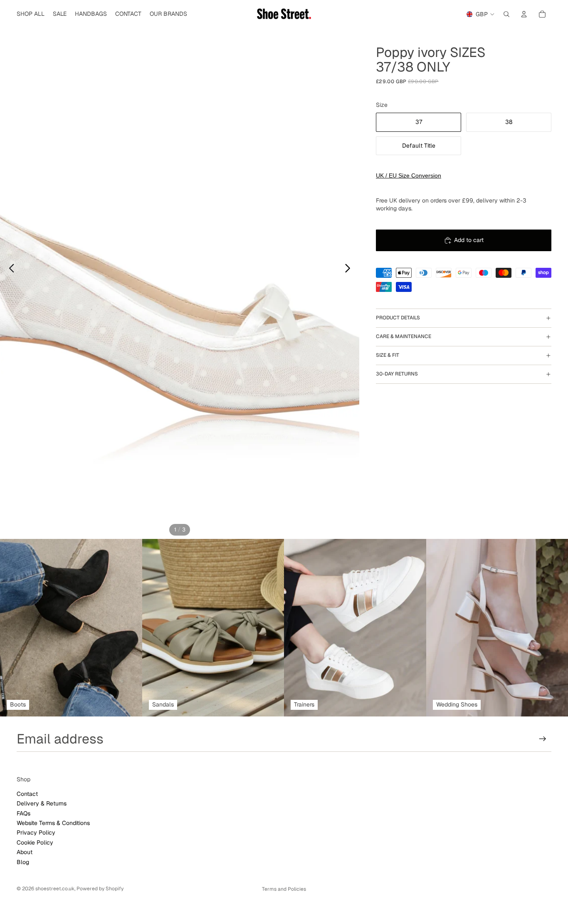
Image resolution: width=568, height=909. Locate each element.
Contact (27, 794)
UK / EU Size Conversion (408, 175)
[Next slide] (350, 269)
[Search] (506, 14)
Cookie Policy (35, 842)
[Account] (524, 14)
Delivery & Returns (42, 803)
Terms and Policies (284, 889)
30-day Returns (397, 374)
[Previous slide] (9, 269)
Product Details (398, 318)
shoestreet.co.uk (54, 888)
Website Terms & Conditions (53, 823)
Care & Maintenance (403, 336)
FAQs (23, 813)
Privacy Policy (36, 833)
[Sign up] (542, 739)
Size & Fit (387, 355)
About (24, 852)
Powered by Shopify (100, 888)
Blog (23, 862)
